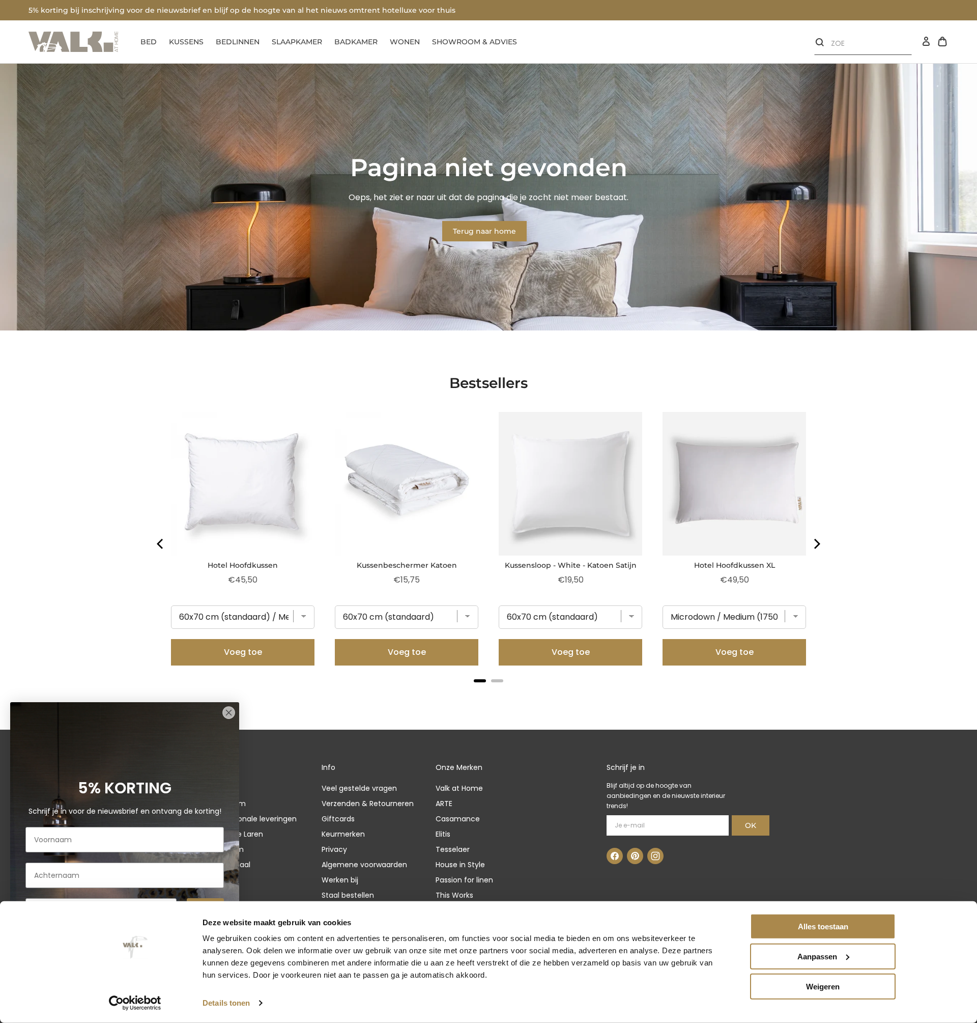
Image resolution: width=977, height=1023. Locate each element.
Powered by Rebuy (488, 694)
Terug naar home (484, 231)
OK (750, 825)
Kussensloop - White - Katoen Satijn (571, 565)
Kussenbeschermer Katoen (407, 565)
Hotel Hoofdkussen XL (734, 565)
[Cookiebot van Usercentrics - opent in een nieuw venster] (135, 1003)
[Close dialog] (228, 712)
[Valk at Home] (73, 42)
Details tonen (226, 1003)
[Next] (816, 544)
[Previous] (161, 544)
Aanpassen (817, 956)
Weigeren (823, 986)
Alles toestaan (823, 926)
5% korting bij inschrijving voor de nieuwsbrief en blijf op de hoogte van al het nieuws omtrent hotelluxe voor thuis (241, 10)
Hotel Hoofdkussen (243, 565)
